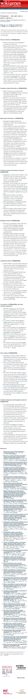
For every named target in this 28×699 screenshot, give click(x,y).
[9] (12, 124)
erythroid (6, 278)
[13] (4, 206)
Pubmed (14, 454)
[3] (8, 64)
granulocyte (20, 275)
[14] (10, 215)
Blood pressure (7, 45)
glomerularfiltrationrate (16, 106)
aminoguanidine (10, 201)
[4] (12, 72)
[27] (8, 423)
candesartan (14, 76)
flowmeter (17, 47)
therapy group (12, 109)
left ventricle (17, 290)
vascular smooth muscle (21, 381)
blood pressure (12, 91)
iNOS (25, 379)
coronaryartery (23, 297)
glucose (12, 324)
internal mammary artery (13, 136)
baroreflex (22, 233)
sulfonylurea (6, 332)
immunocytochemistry (9, 377)
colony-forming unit (14, 277)
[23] (19, 360)
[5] (18, 82)
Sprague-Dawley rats (12, 416)
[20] (20, 332)
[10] (17, 181)
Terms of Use (6, 655)
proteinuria (13, 62)
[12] (21, 200)
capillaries (7, 366)
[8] (21, 113)
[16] (17, 255)
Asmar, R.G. (18, 25)
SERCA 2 (19, 392)
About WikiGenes (7, 654)
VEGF (10, 364)
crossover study (17, 428)
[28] (25, 443)
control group (23, 191)
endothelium (7, 139)
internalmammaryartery (13, 163)
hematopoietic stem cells (10, 285)
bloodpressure (14, 344)
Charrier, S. (13, 26)
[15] (23, 235)
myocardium (16, 364)
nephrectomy (24, 417)
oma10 (19, 210)
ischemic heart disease (9, 67)
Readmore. (5, 35)
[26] (10, 394)
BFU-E (19, 278)
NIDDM (5, 322)
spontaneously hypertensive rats (11, 310)
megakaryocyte (7, 280)
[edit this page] (24, 11)
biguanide (16, 332)
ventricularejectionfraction (15, 247)
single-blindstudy (10, 404)
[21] (4, 340)
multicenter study (8, 200)
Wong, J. (4, 26)
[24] (4, 371)
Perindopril (6, 121)
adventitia (19, 139)
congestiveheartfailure (9, 44)
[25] (17, 382)
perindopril (20, 42)
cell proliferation (13, 223)
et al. (7, 25)
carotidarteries (9, 131)
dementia (25, 92)
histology (6, 64)
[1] (16, 44)
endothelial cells (13, 379)
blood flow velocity (9, 412)
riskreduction (11, 103)
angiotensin (12, 335)
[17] (21, 282)
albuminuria (14, 203)
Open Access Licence (15, 654)
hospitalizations (7, 436)
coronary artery (18, 339)
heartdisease (20, 443)
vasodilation (6, 231)
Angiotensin (6, 174)
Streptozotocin (12, 309)
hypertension (24, 51)
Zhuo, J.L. (3, 25)
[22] (15, 347)
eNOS (5, 367)
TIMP (5, 357)
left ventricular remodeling (10, 240)
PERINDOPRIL (16, 39)
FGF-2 (9, 124)
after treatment (21, 441)
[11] (4, 193)
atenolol (18, 200)
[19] (9, 325)
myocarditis (6, 391)
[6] (16, 96)
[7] (19, 104)
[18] (14, 299)
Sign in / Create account (23, 0)
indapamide (14, 92)
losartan (23, 188)
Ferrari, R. (12, 25)
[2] (23, 54)
